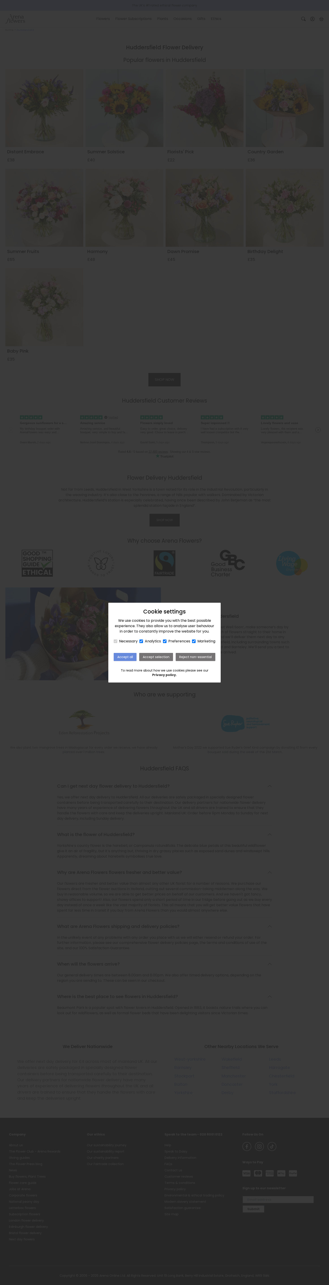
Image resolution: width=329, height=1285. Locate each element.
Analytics (153, 641)
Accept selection (156, 657)
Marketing (206, 641)
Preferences (179, 641)
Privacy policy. (164, 675)
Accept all (125, 657)
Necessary (128, 641)
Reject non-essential (195, 657)
